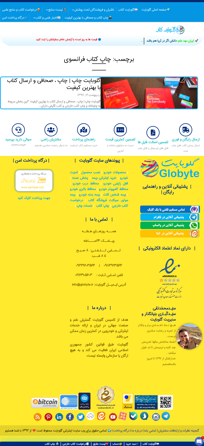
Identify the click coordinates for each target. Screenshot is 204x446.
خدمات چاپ (84, 206)
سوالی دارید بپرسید (18, 139)
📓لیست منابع (57, 9)
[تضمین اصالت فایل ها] (153, 132)
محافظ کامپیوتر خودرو (113, 189)
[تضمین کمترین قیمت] (120, 129)
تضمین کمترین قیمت (120, 139)
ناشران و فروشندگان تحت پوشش (94, 9)
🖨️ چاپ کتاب (52, 444)
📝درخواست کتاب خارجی (76, 444)
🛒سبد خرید (132, 444)
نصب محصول (90, 172)
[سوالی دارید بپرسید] (18, 129)
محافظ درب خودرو (86, 183)
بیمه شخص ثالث (114, 195)
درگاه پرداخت (121, 430)
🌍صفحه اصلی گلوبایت (156, 9)
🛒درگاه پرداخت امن (14, 17)
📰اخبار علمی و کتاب (48, 17)
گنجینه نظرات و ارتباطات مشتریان (178, 430)
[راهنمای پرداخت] (83, 129)
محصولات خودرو (115, 172)
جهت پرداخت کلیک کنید (34, 198)
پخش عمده (80, 178)
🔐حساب (117, 444)
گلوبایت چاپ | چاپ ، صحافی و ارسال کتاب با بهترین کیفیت (54, 84)
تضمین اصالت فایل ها (153, 142)
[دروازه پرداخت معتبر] (128, 408)
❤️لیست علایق (101, 444)
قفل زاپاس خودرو (115, 183)
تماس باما (150, 430)
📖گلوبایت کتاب (128, 9)
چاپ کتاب (102, 206)
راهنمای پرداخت (83, 139)
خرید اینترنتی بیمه (104, 178)
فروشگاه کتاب (97, 200)
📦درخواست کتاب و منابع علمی (21, 9)
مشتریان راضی (51, 139)
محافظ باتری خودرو (83, 189)
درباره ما (136, 430)
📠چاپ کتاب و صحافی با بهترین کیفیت (88, 17)
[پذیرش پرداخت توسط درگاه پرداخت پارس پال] (84, 408)
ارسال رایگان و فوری (186, 139)
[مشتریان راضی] (51, 129)
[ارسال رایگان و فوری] (185, 129)
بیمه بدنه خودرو (89, 195)
